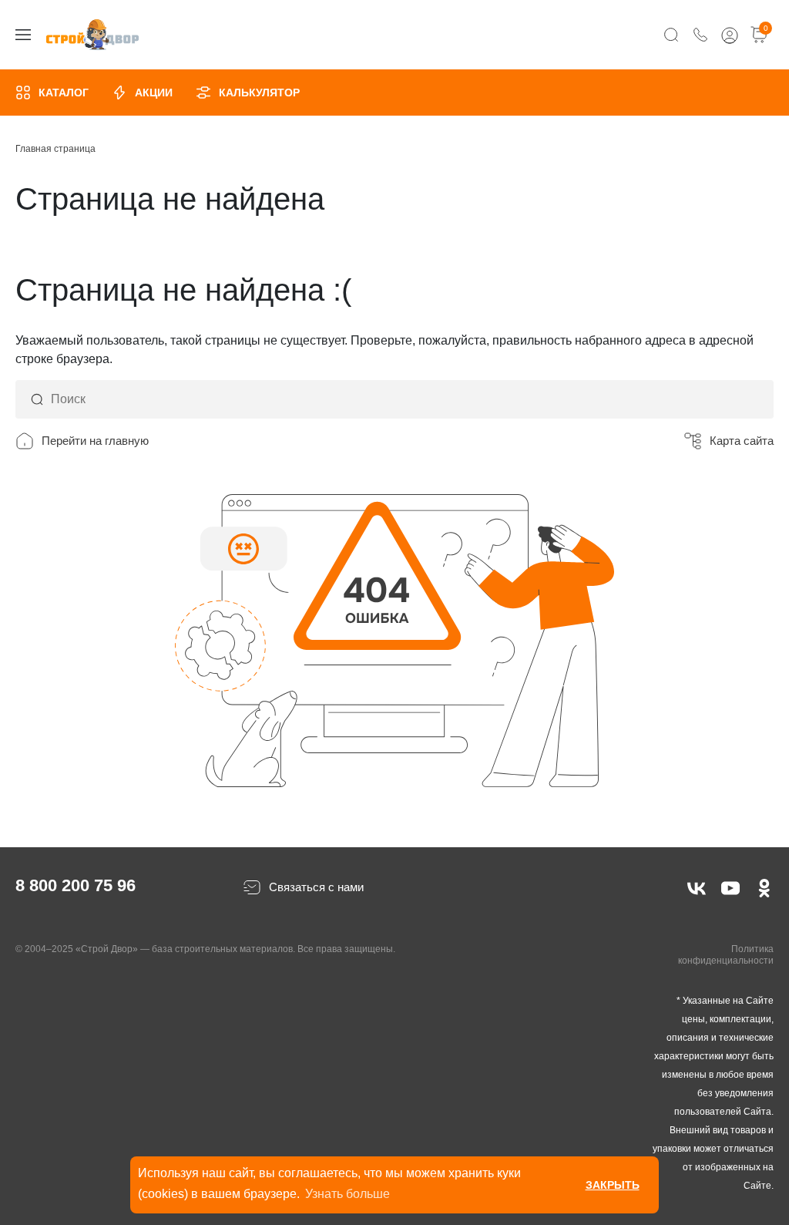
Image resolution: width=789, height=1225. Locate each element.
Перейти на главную (95, 440)
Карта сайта (742, 440)
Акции (154, 92)
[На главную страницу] (92, 35)
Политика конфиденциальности (726, 955)
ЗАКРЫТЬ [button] (613, 1185)
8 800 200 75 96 (75, 885)
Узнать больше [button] (347, 1193)
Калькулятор (259, 92)
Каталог (64, 92)
